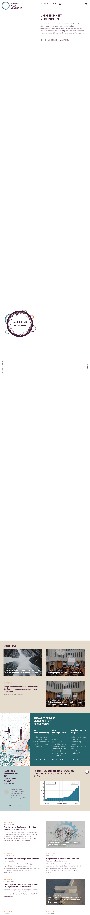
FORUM (53, 3)
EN (62, 3)
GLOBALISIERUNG (2, 367)
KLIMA (87, 366)
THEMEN (43, 3)
